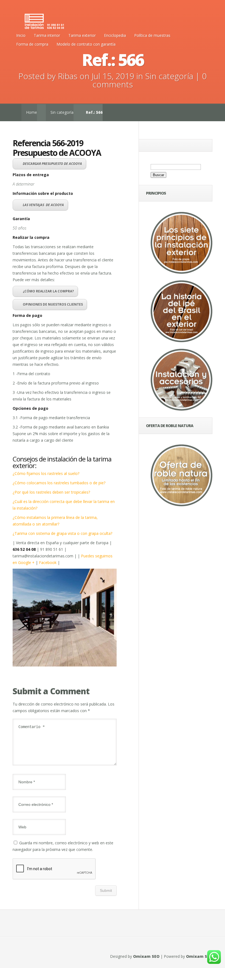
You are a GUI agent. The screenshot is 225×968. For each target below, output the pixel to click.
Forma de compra (32, 44)
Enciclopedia (115, 35)
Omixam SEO (146, 956)
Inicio (21, 35)
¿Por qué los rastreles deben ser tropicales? (51, 492)
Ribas (67, 76)
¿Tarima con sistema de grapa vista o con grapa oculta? (62, 533)
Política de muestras (152, 35)
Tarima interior (47, 35)
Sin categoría (169, 76)
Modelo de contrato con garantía (86, 44)
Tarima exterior (82, 35)
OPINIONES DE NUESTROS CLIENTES (53, 304)
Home (31, 112)
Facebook (48, 562)
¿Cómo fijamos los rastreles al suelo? (46, 473)
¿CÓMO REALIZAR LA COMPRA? (48, 291)
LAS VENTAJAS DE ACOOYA (43, 205)
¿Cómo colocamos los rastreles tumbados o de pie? (59, 482)
